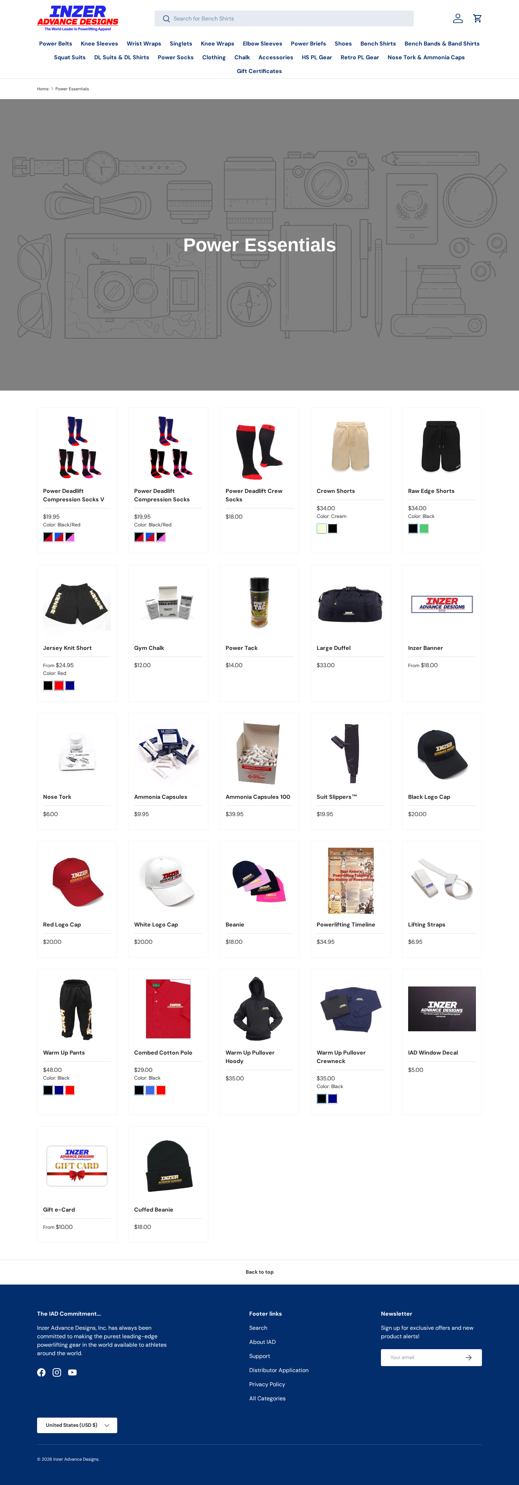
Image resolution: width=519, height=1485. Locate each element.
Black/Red (48, 537)
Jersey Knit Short (67, 648)
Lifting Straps (427, 924)
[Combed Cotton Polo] (168, 1009)
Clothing (214, 57)
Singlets (181, 43)
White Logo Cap (156, 924)
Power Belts (55, 43)
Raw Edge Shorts (431, 491)
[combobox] (284, 18)
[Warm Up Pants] (77, 1009)
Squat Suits (70, 57)
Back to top (260, 1272)
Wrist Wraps (144, 43)
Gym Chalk (149, 648)
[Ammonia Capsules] (168, 753)
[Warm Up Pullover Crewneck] (350, 1009)
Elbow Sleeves (262, 43)
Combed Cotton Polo (163, 1052)
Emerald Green (424, 528)
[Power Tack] (259, 604)
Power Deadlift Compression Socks (162, 495)
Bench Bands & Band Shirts (442, 43)
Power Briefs (308, 43)
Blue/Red (59, 537)
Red (59, 685)
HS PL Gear (317, 57)
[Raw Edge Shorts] (442, 447)
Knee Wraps (217, 43)
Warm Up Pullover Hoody (250, 1057)
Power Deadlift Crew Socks (254, 495)
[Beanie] (259, 881)
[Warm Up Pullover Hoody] (259, 1009)
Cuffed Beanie (153, 1209)
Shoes (343, 43)
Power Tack (242, 648)
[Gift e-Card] (77, 1166)
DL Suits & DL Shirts (121, 57)
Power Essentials (72, 89)
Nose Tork (57, 797)
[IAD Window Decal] (442, 1009)
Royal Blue (150, 1090)
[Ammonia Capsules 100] (259, 753)
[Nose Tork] (77, 753)
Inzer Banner (425, 648)
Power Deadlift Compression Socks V (73, 495)
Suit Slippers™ (337, 797)
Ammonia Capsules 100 (258, 797)
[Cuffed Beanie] (168, 1166)
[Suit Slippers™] (350, 753)
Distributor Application (279, 1370)
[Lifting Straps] (442, 881)
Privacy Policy (267, 1384)
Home (43, 89)
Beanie (235, 924)
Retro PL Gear (360, 57)
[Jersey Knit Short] (77, 604)
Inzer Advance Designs (76, 1459)
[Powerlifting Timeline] (350, 881)
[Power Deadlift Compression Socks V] (77, 447)
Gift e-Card (59, 1209)
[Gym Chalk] (168, 604)
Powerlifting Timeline (346, 924)
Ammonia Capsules (160, 797)
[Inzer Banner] (442, 604)
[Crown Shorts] (350, 447)
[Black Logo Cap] (442, 753)
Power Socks (176, 57)
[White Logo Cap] (168, 881)
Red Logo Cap (62, 924)
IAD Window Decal (433, 1052)
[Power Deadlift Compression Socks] (168, 447)
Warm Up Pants (64, 1052)
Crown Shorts (336, 491)
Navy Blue (70, 685)
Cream (322, 528)
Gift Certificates (259, 71)
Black (333, 528)
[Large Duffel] (350, 604)
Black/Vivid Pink (70, 537)
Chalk (242, 57)
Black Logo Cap (429, 797)
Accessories (275, 57)
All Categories (267, 1398)
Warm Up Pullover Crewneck (341, 1057)
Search (258, 1328)
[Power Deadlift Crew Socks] (259, 447)
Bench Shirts (378, 43)
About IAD (262, 1342)
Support (259, 1356)
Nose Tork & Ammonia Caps (426, 57)
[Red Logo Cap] (77, 881)
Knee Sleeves (99, 43)
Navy (333, 1099)
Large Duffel (334, 648)
